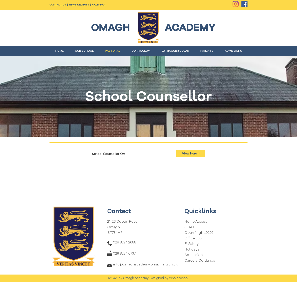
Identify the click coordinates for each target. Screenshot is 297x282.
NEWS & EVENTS (79, 4)
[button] (84, 51)
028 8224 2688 (124, 242)
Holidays (191, 249)
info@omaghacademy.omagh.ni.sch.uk (145, 264)
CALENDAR (98, 4)
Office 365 (193, 238)
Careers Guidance (199, 260)
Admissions (194, 255)
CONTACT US (58, 4)
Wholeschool (179, 278)
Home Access (195, 221)
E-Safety (191, 244)
